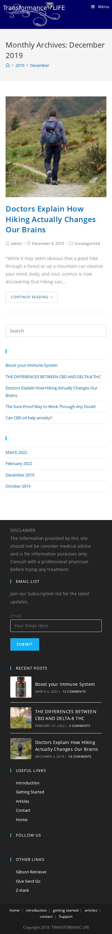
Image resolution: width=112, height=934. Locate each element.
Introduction (28, 783)
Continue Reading (30, 297)
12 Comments (74, 691)
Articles (22, 801)
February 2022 (19, 463)
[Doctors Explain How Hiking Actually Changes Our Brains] (20, 748)
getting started (65, 910)
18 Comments (79, 756)
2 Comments (79, 725)
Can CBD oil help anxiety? (29, 418)
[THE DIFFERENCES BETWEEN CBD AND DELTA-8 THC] (20, 717)
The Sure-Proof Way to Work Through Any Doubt (51, 406)
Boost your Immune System (32, 365)
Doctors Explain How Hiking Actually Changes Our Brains (51, 219)
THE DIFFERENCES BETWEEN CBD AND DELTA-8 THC (53, 376)
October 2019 (18, 486)
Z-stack (22, 890)
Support (65, 916)
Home (21, 819)
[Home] (8, 65)
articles (91, 910)
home (15, 910)
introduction (36, 910)
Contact (23, 810)
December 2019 (20, 475)
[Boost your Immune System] (20, 687)
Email (16, 616)
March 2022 (16, 452)
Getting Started (30, 792)
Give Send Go (28, 881)
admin (16, 243)
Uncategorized (87, 243)
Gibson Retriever (31, 872)
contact (46, 916)
